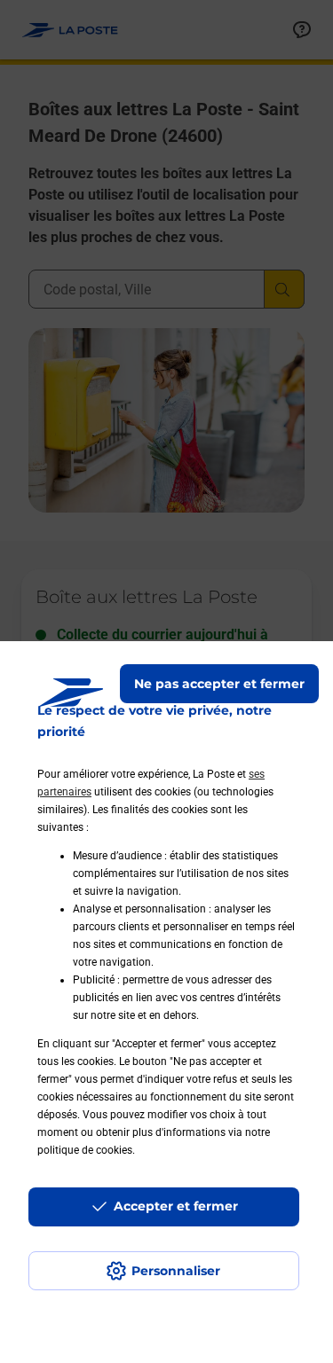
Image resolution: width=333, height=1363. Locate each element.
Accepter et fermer (176, 1206)
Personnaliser (175, 1271)
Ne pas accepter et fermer (219, 684)
